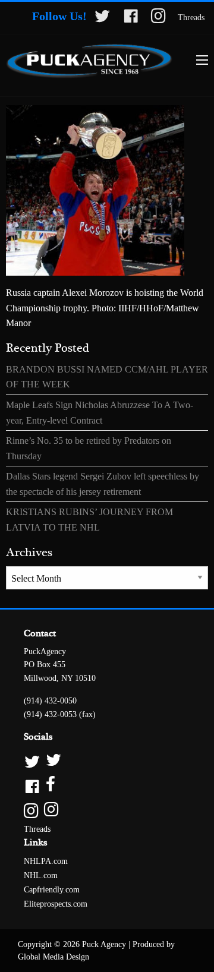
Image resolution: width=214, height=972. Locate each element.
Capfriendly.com (52, 889)
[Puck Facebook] (107, 785)
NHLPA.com (46, 861)
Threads (191, 17)
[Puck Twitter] (107, 761)
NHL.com (41, 875)
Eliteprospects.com (55, 904)
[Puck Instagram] (107, 810)
